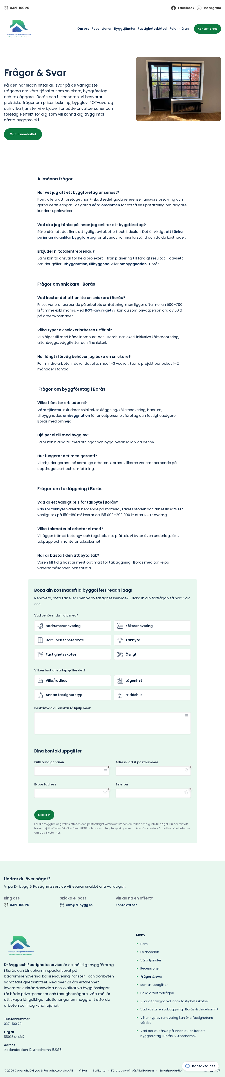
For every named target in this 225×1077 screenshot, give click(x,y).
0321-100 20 (13, 1024)
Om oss (83, 28)
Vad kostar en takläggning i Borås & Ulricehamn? (179, 1009)
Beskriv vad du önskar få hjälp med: (62, 708)
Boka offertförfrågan (157, 993)
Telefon (122, 784)
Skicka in (44, 815)
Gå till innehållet (23, 134)
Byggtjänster (125, 28)
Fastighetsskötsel (152, 28)
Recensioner (102, 28)
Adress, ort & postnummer (137, 762)
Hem (144, 944)
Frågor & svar (151, 976)
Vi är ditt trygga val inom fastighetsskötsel (174, 1001)
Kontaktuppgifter (154, 985)
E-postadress (45, 784)
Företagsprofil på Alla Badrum (132, 1070)
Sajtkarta (99, 1070)
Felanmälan (179, 28)
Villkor (83, 1070)
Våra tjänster (150, 960)
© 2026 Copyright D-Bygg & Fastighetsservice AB (38, 1070)
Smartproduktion (171, 1070)
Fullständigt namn (49, 762)
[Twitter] (218, 1070)
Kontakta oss (207, 29)
